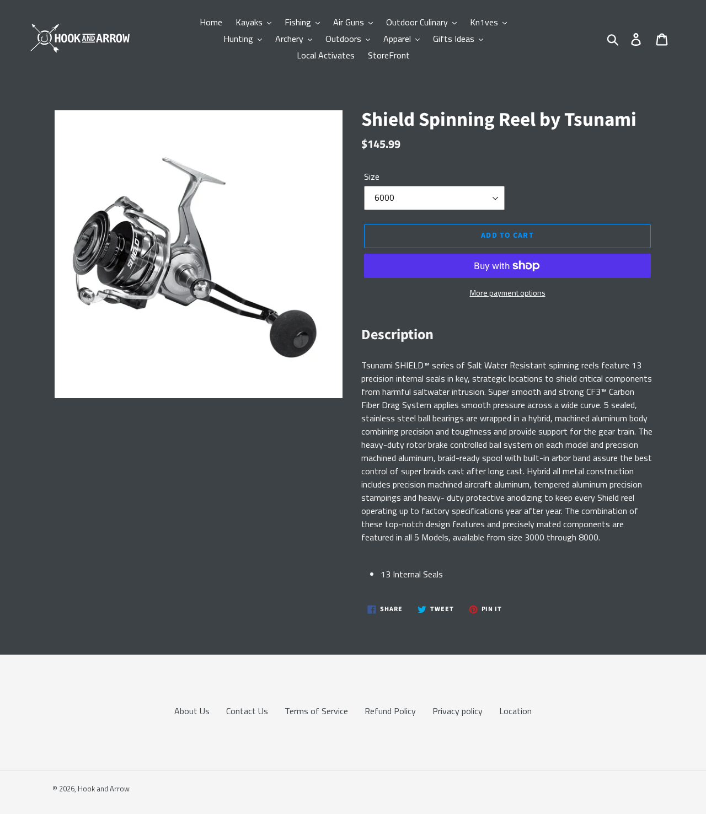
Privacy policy (457, 710)
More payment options (507, 292)
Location (515, 710)
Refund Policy (390, 710)
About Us (192, 710)
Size (371, 176)
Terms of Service (316, 710)
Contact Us (247, 710)
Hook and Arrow (104, 788)
